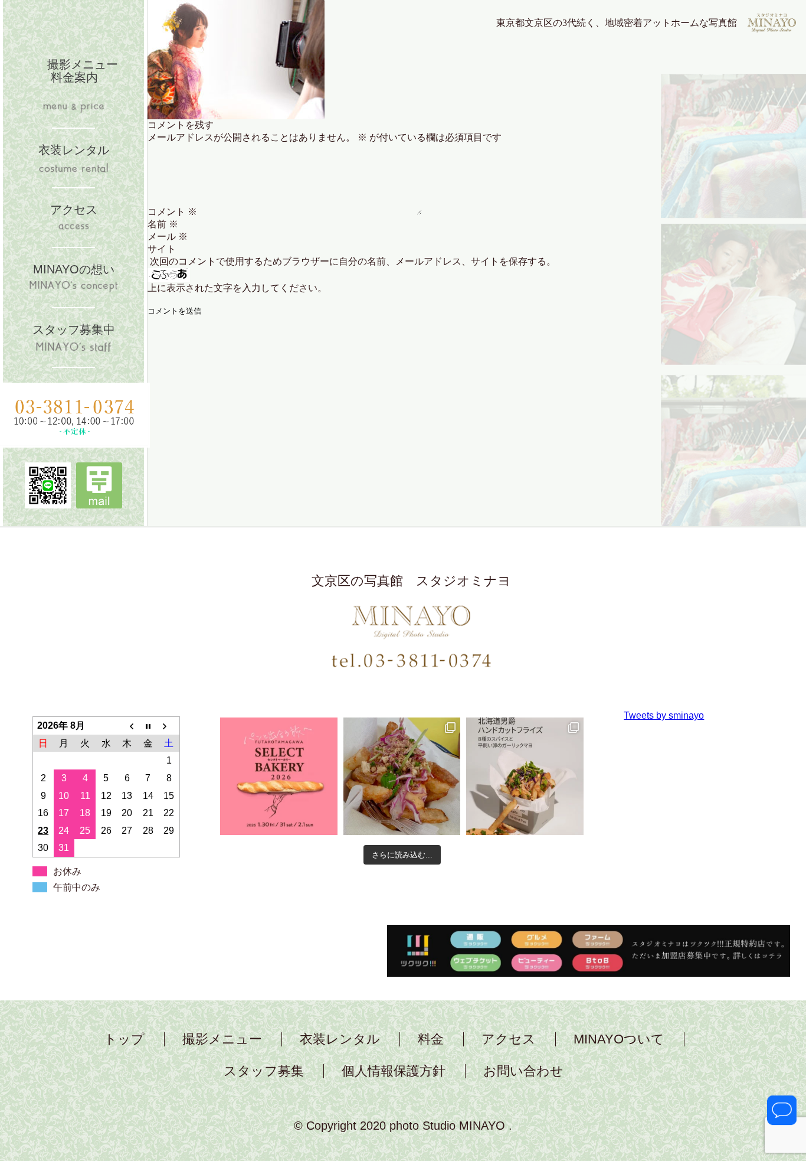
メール (168, 236)
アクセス (508, 1039)
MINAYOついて (619, 1039)
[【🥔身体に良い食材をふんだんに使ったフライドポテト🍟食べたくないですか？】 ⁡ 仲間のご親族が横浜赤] (525, 776)
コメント (172, 212)
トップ (124, 1039)
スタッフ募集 (264, 1071)
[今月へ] (148, 726)
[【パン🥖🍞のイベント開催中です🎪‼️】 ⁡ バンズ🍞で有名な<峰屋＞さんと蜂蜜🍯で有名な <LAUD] (279, 776)
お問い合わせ (523, 1071)
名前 (163, 224)
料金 (431, 1039)
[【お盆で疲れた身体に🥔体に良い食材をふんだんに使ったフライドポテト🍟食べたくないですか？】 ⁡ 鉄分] (402, 776)
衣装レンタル (340, 1039)
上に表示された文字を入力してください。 (237, 288)
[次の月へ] (169, 726)
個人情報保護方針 (393, 1071)
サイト (162, 249)
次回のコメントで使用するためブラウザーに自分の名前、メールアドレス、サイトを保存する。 (353, 261)
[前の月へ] (126, 726)
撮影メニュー (222, 1039)
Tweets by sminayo (664, 715)
